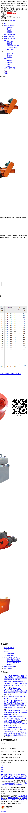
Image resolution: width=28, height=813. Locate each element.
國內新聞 (9, 64)
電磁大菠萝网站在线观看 (14, 659)
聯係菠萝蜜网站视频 (9, 68)
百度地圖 (18, 784)
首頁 (5, 23)
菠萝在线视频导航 (9, 36)
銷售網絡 (9, 32)
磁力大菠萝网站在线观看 (14, 45)
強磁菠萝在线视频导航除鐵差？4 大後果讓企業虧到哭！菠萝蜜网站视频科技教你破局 (15, 712)
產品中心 (6, 40)
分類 (2, 769)
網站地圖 (12, 784)
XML (22, 784)
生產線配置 (10, 53)
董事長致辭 (10, 29)
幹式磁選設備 (10, 653)
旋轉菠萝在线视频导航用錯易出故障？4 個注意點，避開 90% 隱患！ (15, 723)
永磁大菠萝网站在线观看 (14, 661)
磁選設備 (9, 44)
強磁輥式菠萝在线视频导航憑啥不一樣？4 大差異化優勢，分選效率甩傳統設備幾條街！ (15, 718)
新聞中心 (6, 58)
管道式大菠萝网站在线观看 (14, 662)
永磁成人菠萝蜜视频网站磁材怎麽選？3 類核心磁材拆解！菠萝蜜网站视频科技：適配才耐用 (15, 677)
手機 (2, 767)
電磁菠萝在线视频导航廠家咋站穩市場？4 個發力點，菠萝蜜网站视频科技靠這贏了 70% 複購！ (15, 705)
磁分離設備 (10, 42)
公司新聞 (9, 66)
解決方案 (6, 51)
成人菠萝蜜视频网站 (9, 34)
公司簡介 (9, 27)
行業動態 (9, 60)
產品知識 (9, 62)
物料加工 (9, 55)
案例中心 (9, 57)
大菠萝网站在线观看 (9, 38)
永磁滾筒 (9, 664)
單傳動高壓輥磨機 (9, 648)
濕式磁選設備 (10, 655)
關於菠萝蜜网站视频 (9, 25)
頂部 (2, 771)
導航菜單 (12, 20)
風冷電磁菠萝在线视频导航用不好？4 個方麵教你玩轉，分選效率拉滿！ (15, 729)
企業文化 (9, 31)
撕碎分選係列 (10, 49)
